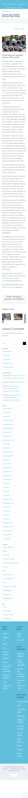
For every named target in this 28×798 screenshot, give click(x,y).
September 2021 (8, 475)
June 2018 (6, 538)
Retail (19, 746)
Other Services (20, 740)
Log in (5, 607)
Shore (11, 287)
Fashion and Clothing (21, 721)
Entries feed (7, 611)
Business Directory (6, 653)
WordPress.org (8, 619)
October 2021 (7, 471)
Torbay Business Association (21, 662)
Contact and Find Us (7, 687)
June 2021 (6, 483)
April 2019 (6, 519)
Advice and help (8, 547)
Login (4, 682)
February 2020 (7, 499)
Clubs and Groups (9, 559)
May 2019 (6, 515)
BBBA (5, 551)
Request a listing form (6, 676)
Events (5, 567)
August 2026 (7, 351)
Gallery (5, 662)
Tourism (19, 749)
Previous (17, 29)
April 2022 (6, 460)
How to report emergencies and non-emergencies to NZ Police (11, 388)
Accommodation (21, 701)
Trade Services (20, 755)
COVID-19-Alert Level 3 (10, 563)
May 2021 (6, 487)
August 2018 (7, 535)
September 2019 (8, 503)
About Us (6, 658)
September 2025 (8, 428)
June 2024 (6, 444)
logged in (14, 333)
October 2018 (7, 531)
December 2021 (8, 468)
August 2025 (7, 432)
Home (5, 633)
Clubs (19, 705)
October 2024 (7, 436)
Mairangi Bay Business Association (21, 672)
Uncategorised (7, 598)
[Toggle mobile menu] (25, 12)
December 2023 (8, 456)
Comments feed (8, 615)
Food (4, 571)
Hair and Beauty (8, 578)
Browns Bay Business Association (7, 668)
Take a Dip (19, 382)
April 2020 (6, 495)
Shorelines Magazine (20, 655)
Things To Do (6, 639)
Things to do (7, 594)
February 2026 (7, 363)
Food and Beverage (20, 727)
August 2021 (7, 479)
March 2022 (7, 464)
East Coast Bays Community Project (21, 684)
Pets (4, 582)
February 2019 (7, 523)
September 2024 (8, 440)
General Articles (8, 575)
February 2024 (7, 452)
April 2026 (6, 359)
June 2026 (6, 355)
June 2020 (6, 491)
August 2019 (7, 507)
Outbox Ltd (17, 770)
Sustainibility (7, 590)
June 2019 (6, 511)
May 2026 (6, 416)
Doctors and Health (21, 711)
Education (20, 716)
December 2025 (8, 367)
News (5, 648)
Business (6, 555)
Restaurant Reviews (9, 586)
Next (22, 29)
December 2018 (8, 527)
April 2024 (6, 448)
